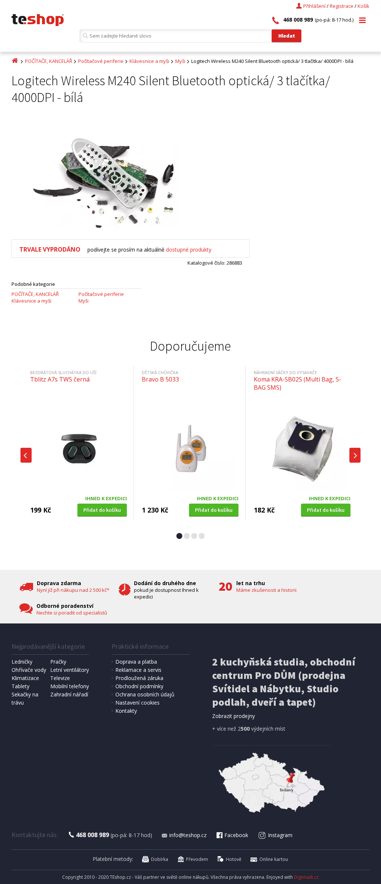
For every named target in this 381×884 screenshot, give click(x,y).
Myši (180, 61)
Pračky (58, 661)
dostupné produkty (188, 249)
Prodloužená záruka (139, 678)
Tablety (20, 686)
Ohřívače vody (29, 669)
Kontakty (126, 710)
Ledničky (22, 661)
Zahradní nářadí (69, 694)
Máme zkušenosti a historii (266, 590)
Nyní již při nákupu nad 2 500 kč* (73, 590)
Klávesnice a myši (149, 61)
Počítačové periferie (101, 61)
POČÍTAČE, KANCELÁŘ (48, 61)
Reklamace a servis (138, 669)
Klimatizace (25, 678)
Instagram (280, 835)
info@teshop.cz (187, 835)
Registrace (341, 6)
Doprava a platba (136, 661)
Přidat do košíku (102, 510)
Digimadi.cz (306, 877)
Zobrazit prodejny (233, 715)
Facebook (236, 835)
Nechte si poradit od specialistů (71, 612)
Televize (60, 678)
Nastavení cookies (137, 702)
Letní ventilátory (69, 669)
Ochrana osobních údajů (145, 694)
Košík (363, 6)
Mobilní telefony (69, 686)
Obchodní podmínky (139, 686)
